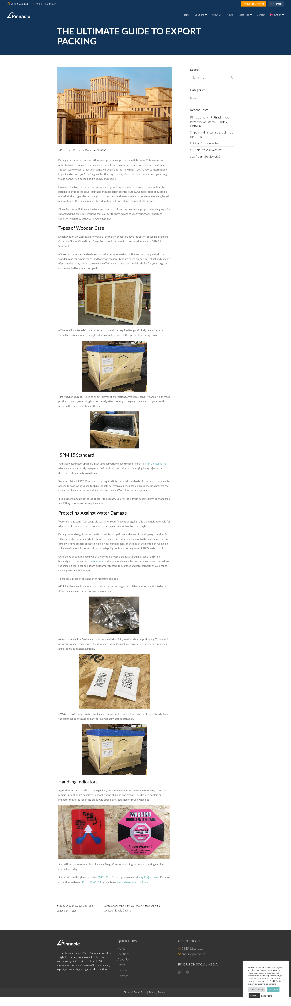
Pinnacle (65, 150)
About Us (216, 14)
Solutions (199, 14)
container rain (96, 561)
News (230, 14)
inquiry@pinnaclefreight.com (133, 882)
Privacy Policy (157, 992)
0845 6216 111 (192, 948)
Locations (123, 970)
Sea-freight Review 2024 (206, 156)
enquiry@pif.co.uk (149, 877)
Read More (266, 995)
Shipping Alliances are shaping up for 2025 (211, 134)
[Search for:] (212, 77)
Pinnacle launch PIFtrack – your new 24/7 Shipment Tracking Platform (210, 121)
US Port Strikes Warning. (206, 150)
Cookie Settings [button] (257, 989)
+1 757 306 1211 (91, 882)
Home (186, 14)
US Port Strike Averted (204, 143)
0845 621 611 (105, 877)
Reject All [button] (254, 995)
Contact (261, 14)
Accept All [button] (273, 989)
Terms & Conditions (135, 992)
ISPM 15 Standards (155, 463)
